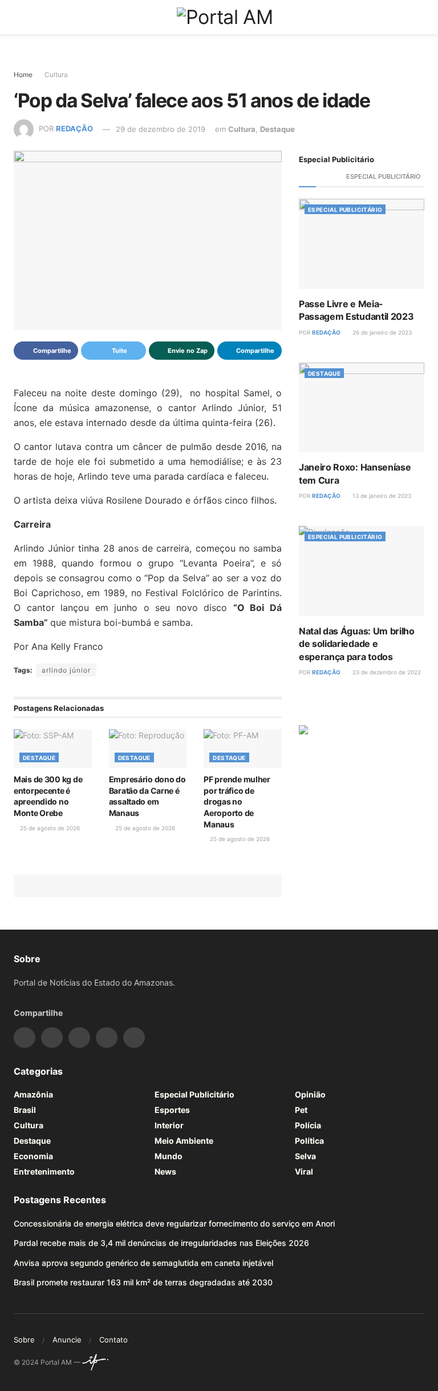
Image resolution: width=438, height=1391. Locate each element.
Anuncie (67, 1339)
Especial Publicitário (383, 176)
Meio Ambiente (184, 1140)
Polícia (308, 1125)
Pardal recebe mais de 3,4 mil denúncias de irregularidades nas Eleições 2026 (161, 1243)
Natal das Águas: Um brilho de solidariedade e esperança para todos (357, 643)
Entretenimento (44, 1171)
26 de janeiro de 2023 (381, 332)
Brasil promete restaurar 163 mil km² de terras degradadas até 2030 (143, 1282)
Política (309, 1140)
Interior (169, 1125)
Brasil (25, 1110)
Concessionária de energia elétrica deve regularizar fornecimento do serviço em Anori (174, 1223)
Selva (305, 1156)
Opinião (310, 1094)
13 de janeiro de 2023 (381, 495)
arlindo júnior (66, 670)
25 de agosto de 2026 (49, 828)
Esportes (172, 1110)
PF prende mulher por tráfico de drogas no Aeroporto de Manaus (237, 801)
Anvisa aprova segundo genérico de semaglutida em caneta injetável (143, 1263)
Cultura (56, 74)
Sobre (24, 1339)
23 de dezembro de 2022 (386, 672)
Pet (301, 1110)
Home (23, 74)
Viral (304, 1171)
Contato (113, 1339)
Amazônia (33, 1094)
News (165, 1171)
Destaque (277, 129)
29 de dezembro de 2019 (160, 129)
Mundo (168, 1156)
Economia (33, 1156)
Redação (74, 129)
